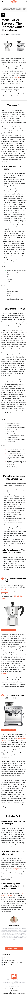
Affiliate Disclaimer (14, 990)
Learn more (16, 10)
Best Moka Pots (21, 993)
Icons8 (16, 981)
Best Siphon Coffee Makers (9, 993)
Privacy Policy (19, 988)
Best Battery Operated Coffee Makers (14, 992)
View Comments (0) (13, 948)
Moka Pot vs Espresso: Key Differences (14, 962)
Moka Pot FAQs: (8, 964)
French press (16, 869)
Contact (12, 988)
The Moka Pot (7, 958)
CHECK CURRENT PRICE (9, 630)
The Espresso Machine (9, 960)
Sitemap (7, 988)
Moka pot (17, 77)
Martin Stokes (6, 34)
